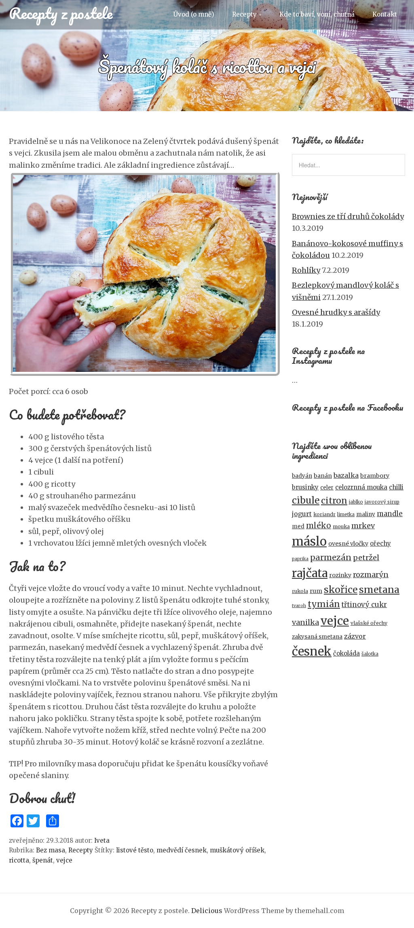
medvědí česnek (181, 850)
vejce (64, 860)
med (298, 526)
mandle (390, 513)
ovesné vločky (348, 543)
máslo (309, 541)
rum (316, 591)
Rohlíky (306, 270)
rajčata (309, 573)
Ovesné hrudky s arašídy (336, 312)
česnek (312, 651)
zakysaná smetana (317, 636)
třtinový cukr (364, 604)
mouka (341, 526)
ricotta (19, 860)
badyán (302, 475)
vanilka (305, 622)
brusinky (305, 487)
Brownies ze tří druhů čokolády (348, 216)
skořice (340, 589)
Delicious (206, 911)
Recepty (244, 14)
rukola (300, 591)
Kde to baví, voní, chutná (317, 14)
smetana (379, 589)
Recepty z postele (60, 12)
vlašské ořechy (369, 623)
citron (334, 500)
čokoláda (346, 653)
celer (327, 487)
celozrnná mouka (361, 487)
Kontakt (384, 14)
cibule (305, 500)
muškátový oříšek (237, 850)
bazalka (346, 475)
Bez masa (50, 850)
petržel (366, 557)
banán (323, 475)
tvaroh (299, 605)
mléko (318, 525)
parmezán (330, 557)
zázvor (355, 636)
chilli (396, 487)
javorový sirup (382, 502)
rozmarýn (371, 574)
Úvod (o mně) (193, 14)
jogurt (302, 514)
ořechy (380, 543)
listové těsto (134, 850)
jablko (356, 502)
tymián (324, 604)
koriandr (324, 514)
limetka (346, 514)
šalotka (369, 654)
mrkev (363, 525)
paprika (300, 558)
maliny (365, 514)
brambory (374, 475)
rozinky (340, 575)
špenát (42, 860)
